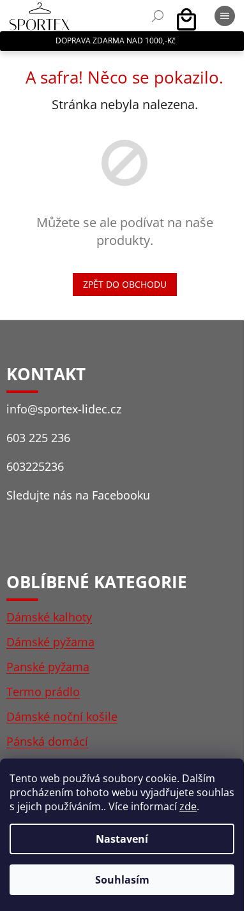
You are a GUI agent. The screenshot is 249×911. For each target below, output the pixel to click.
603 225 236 (38, 437)
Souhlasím (122, 880)
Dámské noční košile (61, 716)
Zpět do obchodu (125, 284)
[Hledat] (157, 16)
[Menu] (225, 16)
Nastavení (122, 839)
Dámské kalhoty (49, 617)
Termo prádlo (43, 691)
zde (188, 806)
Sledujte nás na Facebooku (78, 495)
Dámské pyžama (50, 641)
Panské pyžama (47, 666)
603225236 (35, 466)
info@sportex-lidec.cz (63, 409)
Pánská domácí (47, 741)
